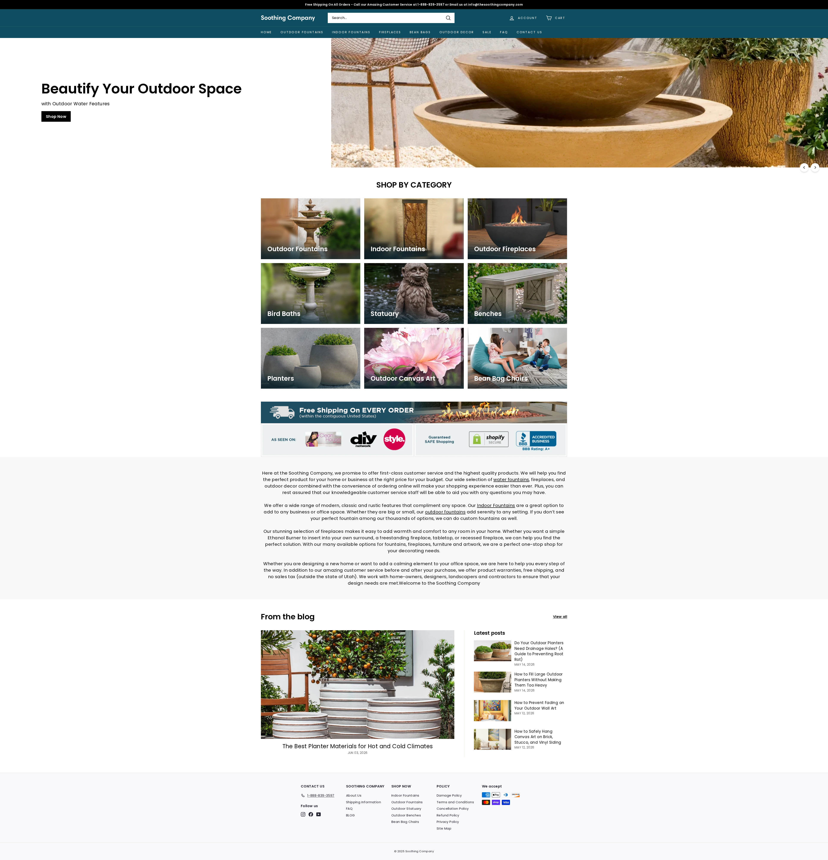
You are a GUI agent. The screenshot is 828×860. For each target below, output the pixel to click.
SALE (487, 32)
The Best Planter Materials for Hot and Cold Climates (357, 746)
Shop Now (553, 116)
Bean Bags (420, 32)
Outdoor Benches (406, 815)
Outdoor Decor (456, 32)
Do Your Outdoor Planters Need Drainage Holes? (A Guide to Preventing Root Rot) (539, 651)
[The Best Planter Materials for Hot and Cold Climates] (357, 684)
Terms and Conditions (455, 802)
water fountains (511, 480)
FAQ (504, 32)
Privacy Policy (448, 821)
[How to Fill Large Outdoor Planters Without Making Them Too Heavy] (492, 682)
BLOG (350, 815)
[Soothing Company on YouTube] (318, 814)
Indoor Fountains (351, 32)
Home (266, 32)
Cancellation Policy (453, 808)
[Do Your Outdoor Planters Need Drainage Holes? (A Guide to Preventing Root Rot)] (492, 650)
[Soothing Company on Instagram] (303, 814)
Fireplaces (390, 32)
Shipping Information (363, 802)
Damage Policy (449, 795)
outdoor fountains (445, 512)
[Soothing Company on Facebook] (311, 814)
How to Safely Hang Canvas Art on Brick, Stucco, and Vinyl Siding (537, 737)
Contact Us (529, 32)
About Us (353, 795)
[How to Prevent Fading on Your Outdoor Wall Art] (492, 710)
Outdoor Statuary (406, 808)
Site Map (444, 828)
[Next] (815, 167)
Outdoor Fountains (302, 32)
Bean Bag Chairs (405, 821)
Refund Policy (448, 815)
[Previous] (804, 167)
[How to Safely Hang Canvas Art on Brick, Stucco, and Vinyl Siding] (492, 739)
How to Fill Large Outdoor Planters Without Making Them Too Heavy (538, 680)
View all (560, 616)
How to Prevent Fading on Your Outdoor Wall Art (539, 705)
